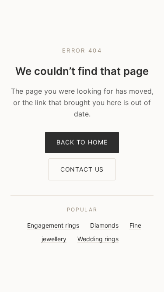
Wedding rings (98, 239)
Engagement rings (53, 225)
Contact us (82, 169)
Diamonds (104, 225)
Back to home (81, 142)
